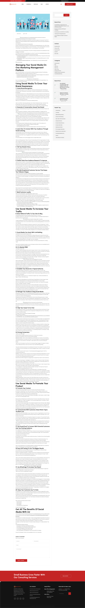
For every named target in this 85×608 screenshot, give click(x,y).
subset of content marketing (44, 271)
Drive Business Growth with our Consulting (62, 31)
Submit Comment (21, 560)
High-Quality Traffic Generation (60, 118)
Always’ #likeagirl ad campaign (30, 313)
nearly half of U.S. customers (31, 180)
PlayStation (25, 111)
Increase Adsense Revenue (60, 122)
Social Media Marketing (58, 73)
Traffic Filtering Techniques (60, 137)
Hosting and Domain (58, 70)
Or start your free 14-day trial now (21, 81)
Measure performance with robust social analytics (25, 77)
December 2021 (57, 49)
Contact (47, 4)
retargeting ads (28, 295)
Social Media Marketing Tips (60, 133)
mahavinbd (19, 33)
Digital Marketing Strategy (60, 114)
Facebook (26, 165)
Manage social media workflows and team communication (26, 75)
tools (46, 461)
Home (23, 4)
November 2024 (57, 46)
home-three (57, 69)
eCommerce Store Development (35, 588)
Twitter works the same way (41, 255)
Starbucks (20, 153)
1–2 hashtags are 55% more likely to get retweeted (26, 477)
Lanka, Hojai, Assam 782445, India (50, 597)
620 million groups (27, 413)
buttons (23, 445)
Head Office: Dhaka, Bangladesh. (16, 0)
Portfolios (36, 4)
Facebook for (29, 254)
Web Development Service (34, 590)
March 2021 (56, 53)
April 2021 (56, 51)
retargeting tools (28, 303)
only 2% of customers (42, 293)
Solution (57, 135)
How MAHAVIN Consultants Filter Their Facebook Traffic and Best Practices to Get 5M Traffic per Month (62, 26)
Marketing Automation (59, 127)
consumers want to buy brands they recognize (24, 91)
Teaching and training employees (60, 33)
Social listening (18, 132)
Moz (26, 495)
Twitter (29, 167)
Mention (25, 145)
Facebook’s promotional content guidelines (25, 202)
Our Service (28, 4)
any (32, 254)
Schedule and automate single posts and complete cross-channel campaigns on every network (33, 74)
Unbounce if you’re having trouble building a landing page (29, 381)
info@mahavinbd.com (64, 0)
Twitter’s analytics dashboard (25, 457)
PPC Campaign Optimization (60, 129)
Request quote (70, 4)
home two (56, 67)
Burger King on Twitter (24, 140)
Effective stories (45, 148)
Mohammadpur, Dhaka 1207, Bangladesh (50, 592)
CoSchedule (33, 244)
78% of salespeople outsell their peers (34, 41)
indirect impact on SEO (27, 233)
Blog (42, 4)
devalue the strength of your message (23, 480)
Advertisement (57, 63)
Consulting (57, 112)
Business (64, 110)
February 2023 (57, 48)
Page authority (18, 279)
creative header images (25, 402)
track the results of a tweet (40, 453)
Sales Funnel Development (34, 592)
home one (56, 66)
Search (66, 15)
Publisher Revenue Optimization (60, 72)
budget (34, 254)
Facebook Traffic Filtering (59, 116)
